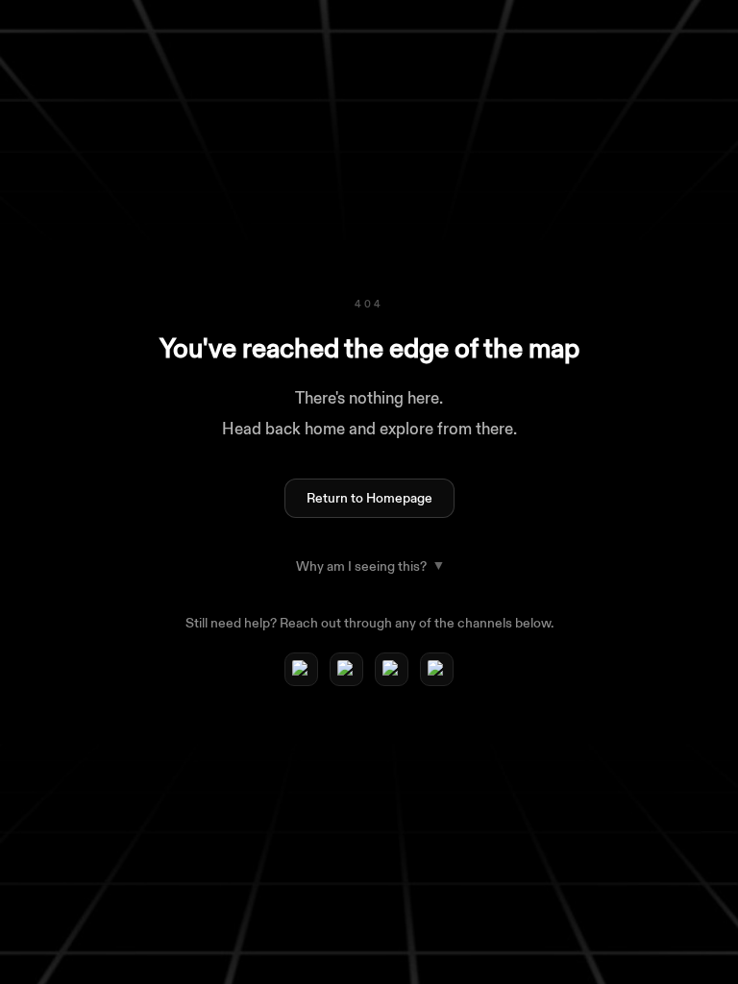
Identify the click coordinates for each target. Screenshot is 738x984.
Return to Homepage (369, 498)
